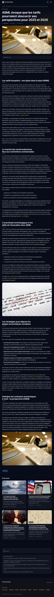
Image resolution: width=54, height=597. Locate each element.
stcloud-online (24, 115)
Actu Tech (5, 9)
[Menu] (51, 2)
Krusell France (13, 276)
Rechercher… (6, 551)
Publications (8, 6)
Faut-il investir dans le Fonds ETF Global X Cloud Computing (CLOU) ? (19, 558)
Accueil (3, 6)
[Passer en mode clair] (47, 2)
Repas (29, 589)
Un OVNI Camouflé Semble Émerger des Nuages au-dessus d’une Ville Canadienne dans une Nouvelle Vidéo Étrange (25, 565)
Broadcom (33, 374)
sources (37, 242)
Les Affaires (25, 216)
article (40, 429)
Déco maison (23, 589)
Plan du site (49, 582)
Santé (16, 589)
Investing (9, 390)
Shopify (48, 589)
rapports (44, 140)
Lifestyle (11, 589)
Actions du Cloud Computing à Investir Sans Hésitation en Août (18, 571)
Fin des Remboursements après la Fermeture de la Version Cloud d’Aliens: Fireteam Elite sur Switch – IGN (26, 569)
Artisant (35, 589)
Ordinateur (42, 589)
